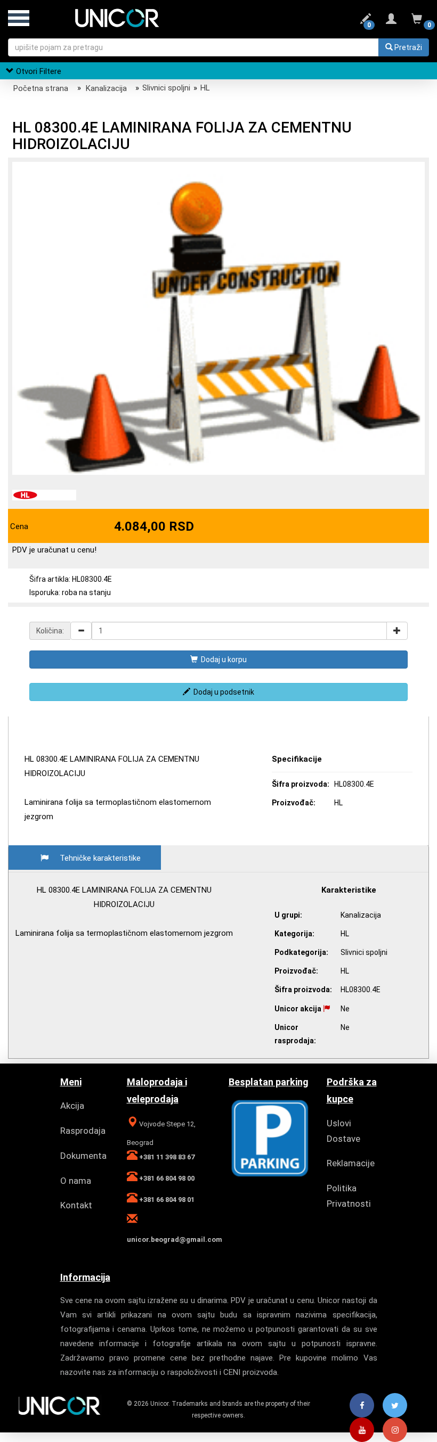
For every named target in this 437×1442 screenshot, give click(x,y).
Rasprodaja (83, 1130)
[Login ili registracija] (391, 21)
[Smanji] (81, 631)
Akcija (72, 1105)
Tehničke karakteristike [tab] (100, 858)
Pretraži (407, 47)
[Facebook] (361, 1406)
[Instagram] (394, 1430)
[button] (415, 171)
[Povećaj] (397, 631)
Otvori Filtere (37, 71)
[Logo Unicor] (127, 17)
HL (205, 88)
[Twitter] (394, 1406)
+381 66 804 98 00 (166, 1178)
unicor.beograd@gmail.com (174, 1239)
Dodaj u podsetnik (222, 692)
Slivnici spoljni (166, 88)
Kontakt (76, 1205)
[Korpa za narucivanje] (416, 21)
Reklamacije (351, 1163)
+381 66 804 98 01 (166, 1200)
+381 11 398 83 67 (166, 1157)
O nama (75, 1180)
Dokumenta (83, 1155)
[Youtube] (361, 1430)
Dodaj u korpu (222, 659)
